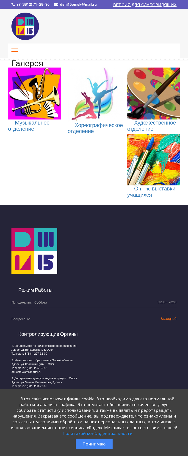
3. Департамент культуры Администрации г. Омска (44, 378)
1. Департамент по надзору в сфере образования (44, 345)
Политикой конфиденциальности (98, 433)
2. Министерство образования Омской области (42, 360)
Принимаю (94, 444)
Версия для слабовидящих (145, 4)
